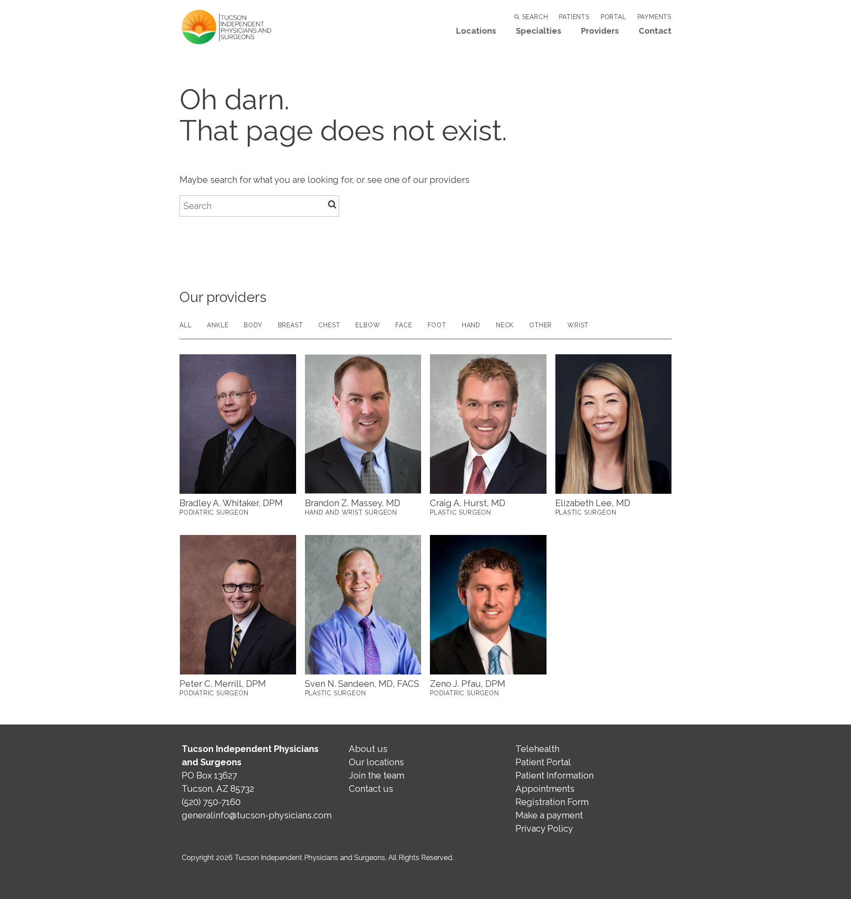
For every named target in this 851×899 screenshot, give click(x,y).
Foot (437, 325)
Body (253, 325)
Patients (574, 16)
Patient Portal (543, 762)
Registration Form (552, 802)
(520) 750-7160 (211, 802)
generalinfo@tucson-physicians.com (257, 815)
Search (534, 16)
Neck (505, 325)
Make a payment (549, 815)
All (185, 325)
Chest (329, 325)
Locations (476, 30)
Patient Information (554, 775)
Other (540, 325)
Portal (613, 16)
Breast (290, 325)
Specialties (538, 30)
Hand (471, 325)
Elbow (367, 325)
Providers (600, 30)
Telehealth (537, 749)
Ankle (217, 325)
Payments (654, 16)
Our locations (376, 762)
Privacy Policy (544, 828)
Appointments (544, 788)
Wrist (578, 325)
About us (368, 749)
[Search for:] (259, 206)
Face (403, 325)
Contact (655, 30)
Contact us (371, 788)
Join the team (376, 775)
